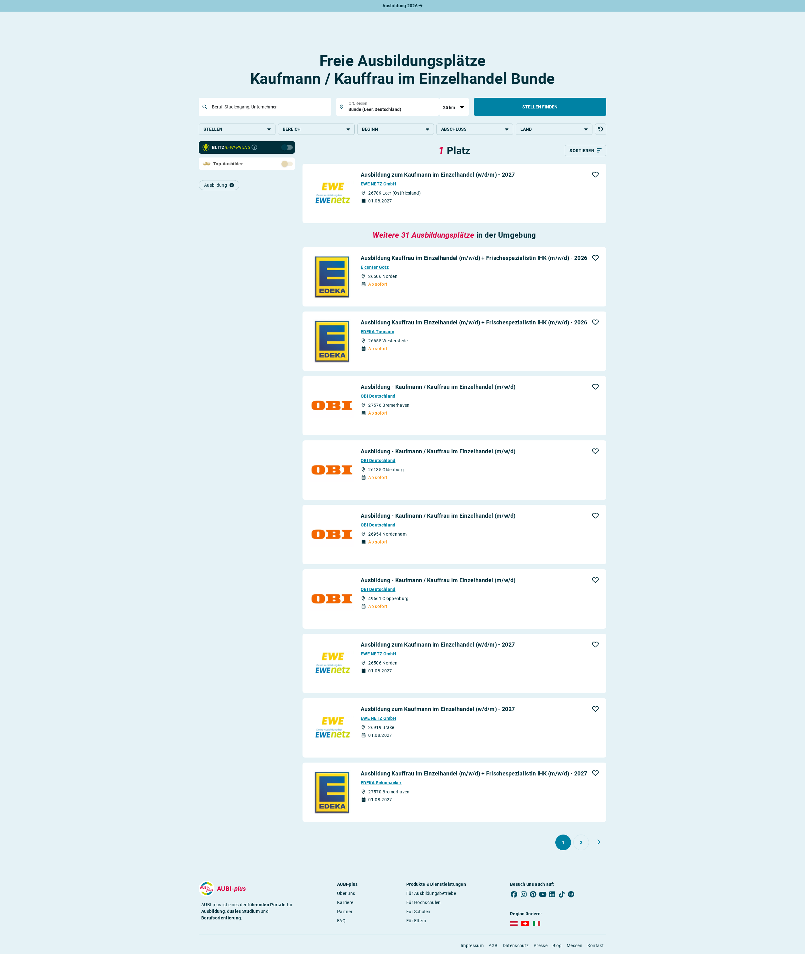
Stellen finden (540, 106)
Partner (345, 911)
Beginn (370, 129)
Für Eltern (416, 920)
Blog (557, 945)
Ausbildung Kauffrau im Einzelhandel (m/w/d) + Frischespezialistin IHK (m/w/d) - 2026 (474, 258)
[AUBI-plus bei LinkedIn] (552, 894)
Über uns (346, 893)
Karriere (345, 902)
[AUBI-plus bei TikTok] (562, 894)
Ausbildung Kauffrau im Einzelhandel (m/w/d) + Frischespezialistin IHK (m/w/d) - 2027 (474, 773)
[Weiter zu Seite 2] (598, 842)
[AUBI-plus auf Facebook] (514, 894)
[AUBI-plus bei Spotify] (571, 894)
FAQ (341, 920)
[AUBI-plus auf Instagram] (523, 894)
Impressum (472, 945)
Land (526, 129)
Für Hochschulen (423, 902)
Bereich (292, 129)
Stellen (212, 129)
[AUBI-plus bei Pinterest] (533, 894)
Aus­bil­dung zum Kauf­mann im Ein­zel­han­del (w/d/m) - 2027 (438, 174)
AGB (493, 945)
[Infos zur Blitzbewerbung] (254, 147)
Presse (540, 945)
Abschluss (454, 129)
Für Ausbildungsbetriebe (431, 893)
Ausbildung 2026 (400, 5)
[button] (600, 129)
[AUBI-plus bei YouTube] (543, 894)
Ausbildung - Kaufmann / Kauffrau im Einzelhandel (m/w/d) (438, 386)
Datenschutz (516, 945)
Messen (574, 945)
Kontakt (595, 945)
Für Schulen (418, 911)
